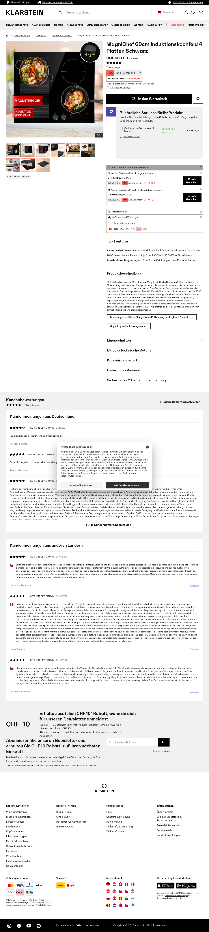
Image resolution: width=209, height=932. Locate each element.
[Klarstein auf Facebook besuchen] (19, 925)
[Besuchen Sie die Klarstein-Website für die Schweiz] (120, 884)
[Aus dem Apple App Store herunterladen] (166, 885)
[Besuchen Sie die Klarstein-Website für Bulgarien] (126, 898)
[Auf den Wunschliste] (198, 99)
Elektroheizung (64, 826)
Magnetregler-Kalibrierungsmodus (129, 326)
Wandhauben (14, 856)
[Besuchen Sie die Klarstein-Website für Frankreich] (126, 884)
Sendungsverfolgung (118, 816)
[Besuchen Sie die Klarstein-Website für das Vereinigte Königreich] (114, 891)
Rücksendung (114, 821)
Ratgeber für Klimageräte (71, 821)
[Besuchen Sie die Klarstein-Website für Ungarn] (132, 891)
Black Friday (63, 811)
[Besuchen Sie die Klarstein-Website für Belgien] (108, 905)
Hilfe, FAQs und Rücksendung (188, 2)
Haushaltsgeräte (22, 35)
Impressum (92, 925)
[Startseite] (10, 35)
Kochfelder (41, 35)
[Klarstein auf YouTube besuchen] (29, 925)
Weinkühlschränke (16, 811)
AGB (78, 925)
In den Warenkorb (152, 99)
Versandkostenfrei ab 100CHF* (57, 2)
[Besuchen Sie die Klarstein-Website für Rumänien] (120, 898)
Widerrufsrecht (115, 831)
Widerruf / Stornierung (119, 826)
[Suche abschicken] (60, 12)
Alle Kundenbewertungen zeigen (109, 524)
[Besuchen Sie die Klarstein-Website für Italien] (132, 884)
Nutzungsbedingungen (166, 898)
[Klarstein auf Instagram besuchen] (9, 925)
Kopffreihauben (15, 831)
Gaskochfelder (14, 865)
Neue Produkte (197, 24)
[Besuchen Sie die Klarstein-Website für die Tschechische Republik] (126, 891)
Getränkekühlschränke (19, 846)
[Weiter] (206, 25)
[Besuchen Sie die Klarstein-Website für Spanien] (108, 891)
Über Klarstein (165, 811)
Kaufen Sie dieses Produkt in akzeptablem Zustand (136, 190)
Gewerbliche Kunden (168, 825)
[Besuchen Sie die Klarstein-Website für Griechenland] (132, 905)
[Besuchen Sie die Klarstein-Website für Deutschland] (108, 884)
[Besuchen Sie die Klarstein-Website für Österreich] (114, 884)
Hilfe (109, 811)
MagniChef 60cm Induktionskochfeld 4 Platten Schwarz (104, 35)
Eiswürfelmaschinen (17, 841)
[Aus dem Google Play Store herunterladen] (186, 885)
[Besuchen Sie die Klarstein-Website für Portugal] (120, 905)
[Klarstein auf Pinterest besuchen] (38, 925)
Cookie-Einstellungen (169, 835)
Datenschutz (63, 925)
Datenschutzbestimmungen (176, 896)
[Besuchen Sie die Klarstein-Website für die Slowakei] (120, 891)
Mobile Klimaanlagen (18, 816)
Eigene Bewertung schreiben (181, 401)
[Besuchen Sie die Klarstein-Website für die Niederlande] (114, 905)
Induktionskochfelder (62, 35)
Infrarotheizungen (16, 836)
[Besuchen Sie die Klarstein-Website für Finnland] (132, 898)
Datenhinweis (164, 830)
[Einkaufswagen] (201, 12)
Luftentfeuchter (15, 821)
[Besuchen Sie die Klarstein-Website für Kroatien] (114, 898)
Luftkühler (12, 851)
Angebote (177, 24)
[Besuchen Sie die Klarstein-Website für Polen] (108, 898)
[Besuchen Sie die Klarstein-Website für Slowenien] (126, 905)
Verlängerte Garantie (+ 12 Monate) (139, 130)
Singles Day (63, 816)
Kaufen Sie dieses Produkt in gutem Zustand (133, 173)
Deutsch (167, 12)
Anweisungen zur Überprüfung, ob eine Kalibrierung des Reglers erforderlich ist (152, 317)
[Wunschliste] (193, 12)
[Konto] (186, 12)
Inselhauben (13, 826)
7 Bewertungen (113, 67)
